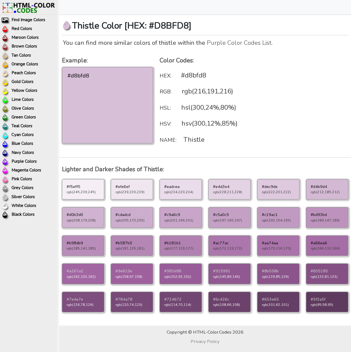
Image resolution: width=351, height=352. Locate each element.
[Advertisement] (303, 97)
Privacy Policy (205, 341)
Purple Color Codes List (239, 42)
